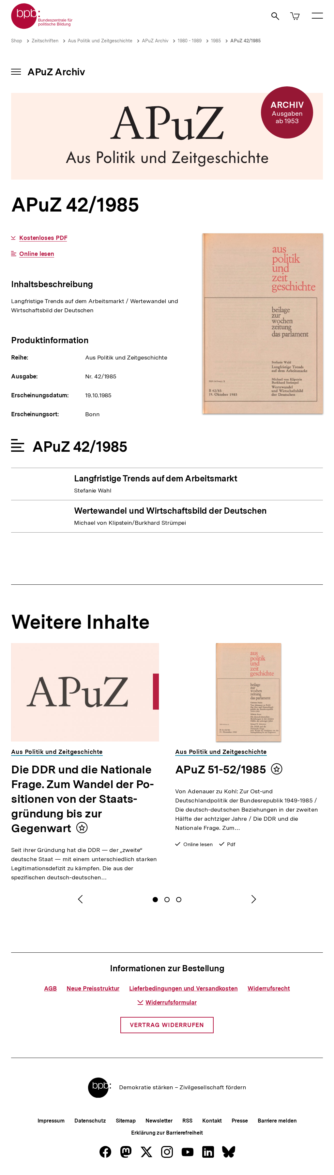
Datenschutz (90, 1121)
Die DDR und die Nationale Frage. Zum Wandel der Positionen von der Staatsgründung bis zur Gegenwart (82, 799)
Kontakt (212, 1121)
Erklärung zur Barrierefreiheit (167, 1133)
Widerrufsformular (171, 1002)
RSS (187, 1121)
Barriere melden (277, 1121)
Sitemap (126, 1121)
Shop (16, 40)
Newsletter (159, 1121)
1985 (216, 40)
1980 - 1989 (190, 40)
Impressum (51, 1121)
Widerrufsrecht (269, 988)
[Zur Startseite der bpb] (42, 26)
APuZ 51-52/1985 (220, 769)
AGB (50, 988)
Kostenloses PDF (43, 238)
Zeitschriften (45, 40)
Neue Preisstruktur (93, 988)
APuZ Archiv (155, 40)
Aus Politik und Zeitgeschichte (100, 40)
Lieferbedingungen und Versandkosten (183, 988)
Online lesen (36, 253)
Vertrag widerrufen (167, 1024)
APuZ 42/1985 (245, 40)
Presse (240, 1121)
